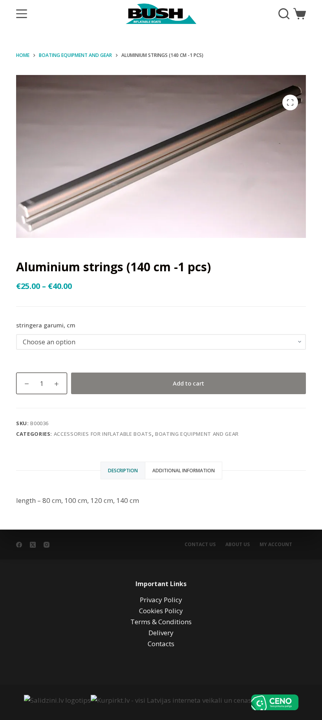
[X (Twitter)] (33, 545)
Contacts (161, 643)
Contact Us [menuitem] (200, 544)
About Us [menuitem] (237, 544)
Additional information (183, 470)
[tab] (123, 470)
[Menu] (21, 13)
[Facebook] (19, 545)
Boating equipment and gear (197, 433)
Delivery (161, 632)
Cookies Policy (161, 610)
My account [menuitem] (276, 544)
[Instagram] (46, 545)
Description (123, 470)
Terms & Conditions (161, 621)
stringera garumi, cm (45, 325)
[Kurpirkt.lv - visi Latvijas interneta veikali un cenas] (171, 702)
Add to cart (188, 383)
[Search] (283, 13)
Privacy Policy (161, 599)
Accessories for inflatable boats (103, 433)
